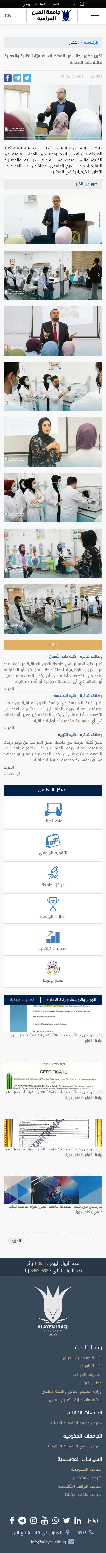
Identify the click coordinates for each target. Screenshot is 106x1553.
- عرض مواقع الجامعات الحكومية (74, 1446)
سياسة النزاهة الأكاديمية (80, 1486)
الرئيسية (91, 42)
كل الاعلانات (12, 774)
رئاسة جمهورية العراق (82, 1358)
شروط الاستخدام (87, 1478)
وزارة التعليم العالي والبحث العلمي (72, 1391)
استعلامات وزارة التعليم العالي (75, 1400)
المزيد (9, 689)
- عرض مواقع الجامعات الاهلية (76, 1423)
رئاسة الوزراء (91, 1366)
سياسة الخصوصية (86, 1469)
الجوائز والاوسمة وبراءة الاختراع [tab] (71, 1000)
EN (8, 15)
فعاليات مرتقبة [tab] (22, 1000)
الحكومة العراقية (87, 1374)
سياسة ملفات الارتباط (83, 1494)
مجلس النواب (90, 1383)
